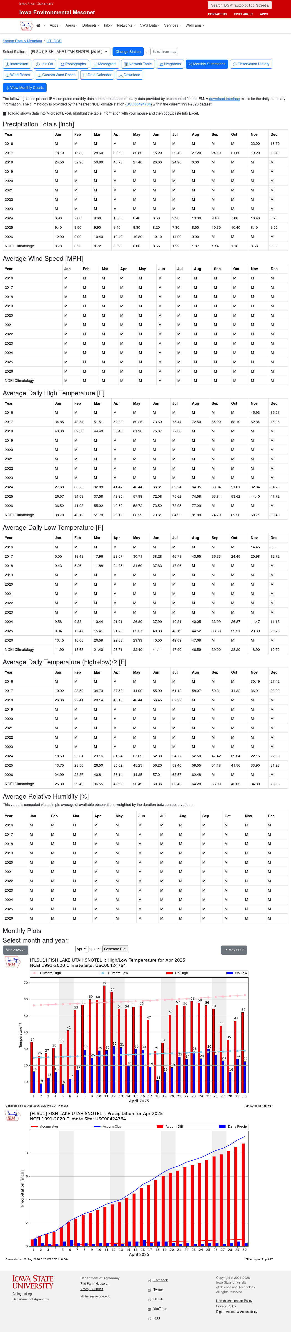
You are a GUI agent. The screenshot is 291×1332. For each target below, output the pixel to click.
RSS (156, 1318)
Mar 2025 (14, 949)
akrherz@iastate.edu (95, 1296)
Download (131, 74)
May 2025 (236, 949)
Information (19, 63)
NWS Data (148, 25)
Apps (54, 25)
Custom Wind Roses (58, 74)
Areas (70, 25)
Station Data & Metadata (22, 40)
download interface (224, 98)
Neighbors (172, 63)
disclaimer (243, 14)
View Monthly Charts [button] (26, 87)
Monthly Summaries (209, 63)
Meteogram (107, 63)
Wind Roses (20, 74)
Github (158, 1299)
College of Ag (22, 1293)
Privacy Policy (226, 1306)
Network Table (140, 63)
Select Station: (14, 51)
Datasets (89, 25)
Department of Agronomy (31, 1299)
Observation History (253, 63)
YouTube (159, 1308)
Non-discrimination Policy (234, 1300)
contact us (217, 14)
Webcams (194, 25)
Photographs (75, 63)
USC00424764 (138, 104)
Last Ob (46, 63)
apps (264, 14)
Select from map (164, 51)
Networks (124, 25)
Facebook (160, 1280)
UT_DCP (54, 40)
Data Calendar (99, 74)
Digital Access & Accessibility (236, 1311)
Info (107, 25)
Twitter (158, 1289)
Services (171, 25)
